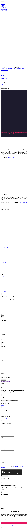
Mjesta (2, 75)
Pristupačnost (4, 10)
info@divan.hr (11, 157)
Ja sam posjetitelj (4, 400)
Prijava (2, 2)
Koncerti (3, 68)
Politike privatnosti (5, 9)
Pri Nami (3, 86)
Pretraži (16, 67)
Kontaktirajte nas (4, 7)
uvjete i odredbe (16, 466)
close (2, 1)
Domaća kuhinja (4, 78)
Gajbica (2, 79)
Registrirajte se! (4, 386)
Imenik (2, 6)
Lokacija (3, 4)
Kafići (2, 84)
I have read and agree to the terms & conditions (15, 525)
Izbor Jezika (3, 5)
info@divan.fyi (4, 418)
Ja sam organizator (14, 400)
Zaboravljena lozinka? (6, 381)
